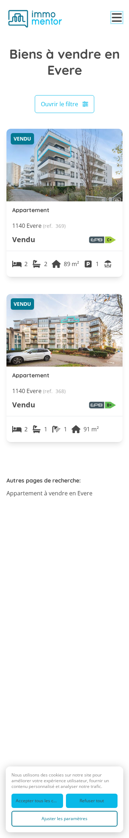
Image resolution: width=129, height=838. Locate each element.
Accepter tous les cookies (39, 801)
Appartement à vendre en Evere (49, 493)
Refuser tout (92, 801)
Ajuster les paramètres (64, 818)
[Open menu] (117, 17)
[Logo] (35, 18)
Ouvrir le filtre (59, 104)
